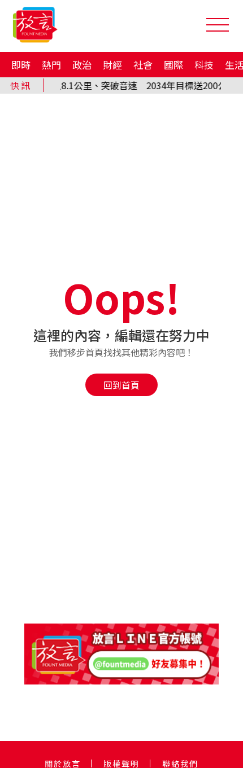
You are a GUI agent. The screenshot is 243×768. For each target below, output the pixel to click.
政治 (82, 65)
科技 (204, 65)
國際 (173, 65)
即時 (21, 65)
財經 (112, 65)
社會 (143, 65)
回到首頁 (121, 385)
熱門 (51, 65)
